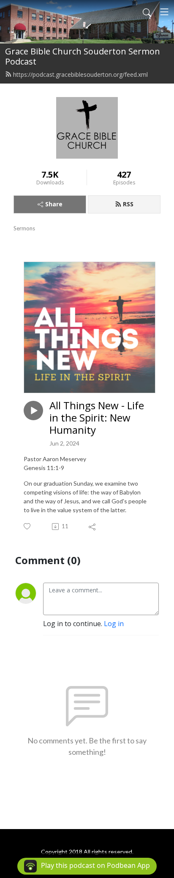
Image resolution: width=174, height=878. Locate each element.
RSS (128, 204)
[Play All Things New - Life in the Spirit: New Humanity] (33, 410)
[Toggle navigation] (164, 12)
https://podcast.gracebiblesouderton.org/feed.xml (80, 74)
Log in (114, 623)
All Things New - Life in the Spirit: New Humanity (96, 418)
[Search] (147, 11)
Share (54, 204)
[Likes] (28, 526)
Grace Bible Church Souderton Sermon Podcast (82, 56)
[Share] (93, 526)
